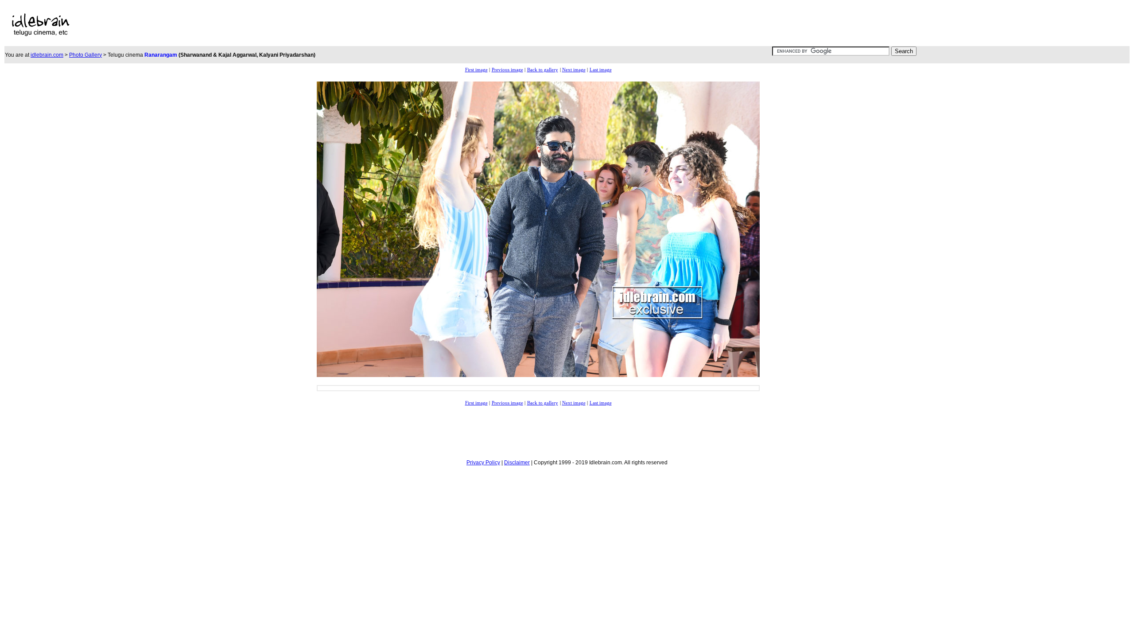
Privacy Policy (483, 462)
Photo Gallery (85, 55)
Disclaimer (517, 462)
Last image (601, 69)
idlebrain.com (47, 55)
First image (476, 69)
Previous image (507, 69)
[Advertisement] (371, 25)
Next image (574, 69)
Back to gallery (542, 69)
